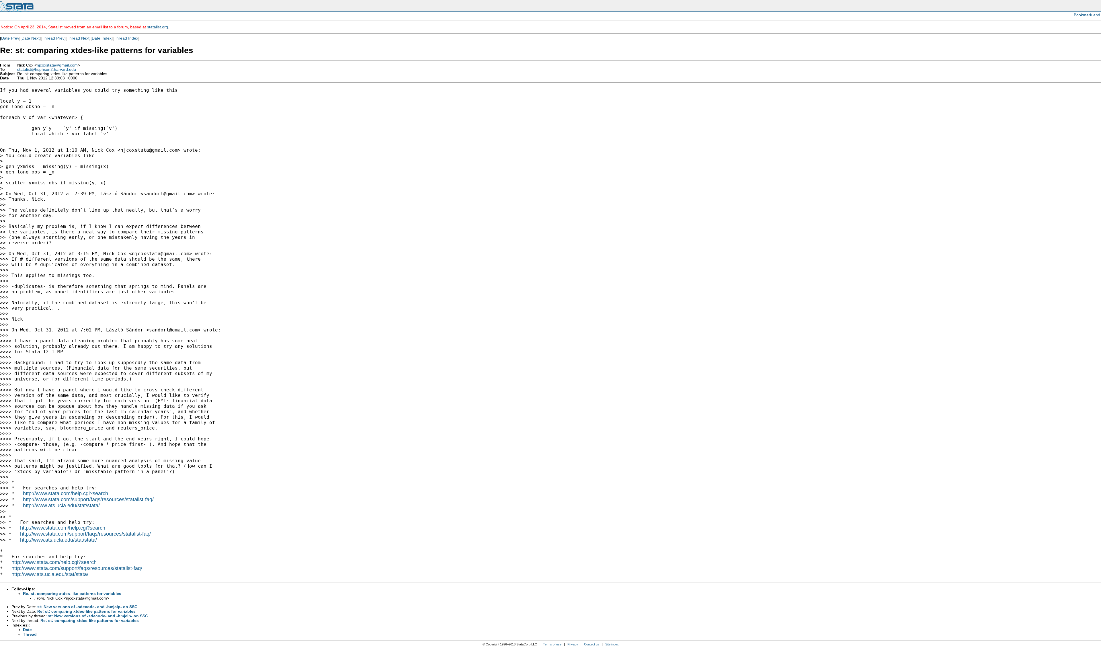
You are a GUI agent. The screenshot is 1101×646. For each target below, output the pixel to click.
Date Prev (10, 38)
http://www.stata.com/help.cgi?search (65, 493)
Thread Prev (53, 38)
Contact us (591, 644)
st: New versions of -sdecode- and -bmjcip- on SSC (87, 606)
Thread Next (78, 38)
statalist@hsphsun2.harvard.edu (46, 69)
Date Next (31, 38)
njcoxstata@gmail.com (57, 65)
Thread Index (126, 38)
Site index (612, 644)
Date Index (102, 38)
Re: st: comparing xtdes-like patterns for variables (72, 593)
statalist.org (157, 27)
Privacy (572, 644)
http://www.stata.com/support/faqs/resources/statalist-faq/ (88, 499)
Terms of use (552, 644)
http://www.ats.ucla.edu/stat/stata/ (61, 505)
